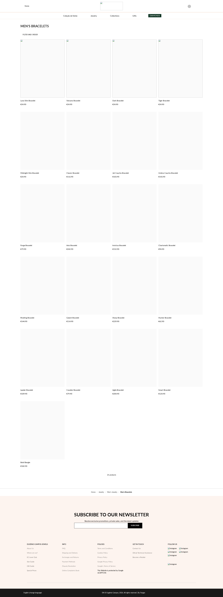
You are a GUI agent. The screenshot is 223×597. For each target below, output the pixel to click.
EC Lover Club (32, 557)
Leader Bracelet (26, 390)
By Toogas (141, 593)
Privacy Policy (141, 532)
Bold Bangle (25, 462)
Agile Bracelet (118, 390)
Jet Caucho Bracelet (120, 173)
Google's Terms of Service (106, 566)
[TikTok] (183, 552)
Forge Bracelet (26, 245)
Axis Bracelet (71, 245)
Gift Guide (30, 566)
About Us (30, 548)
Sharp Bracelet (118, 318)
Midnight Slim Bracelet (29, 173)
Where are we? (32, 553)
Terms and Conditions (105, 548)
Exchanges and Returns (70, 557)
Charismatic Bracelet (166, 245)
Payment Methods (68, 562)
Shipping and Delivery (70, 553)
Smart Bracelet (164, 390)
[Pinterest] (172, 552)
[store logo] (111, 6)
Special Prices (31, 570)
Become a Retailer (139, 557)
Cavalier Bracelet (73, 390)
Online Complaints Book (70, 570)
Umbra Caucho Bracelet (168, 173)
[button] (62, 101)
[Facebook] (183, 548)
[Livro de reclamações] (172, 564)
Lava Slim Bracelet (27, 101)
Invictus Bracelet (119, 245)
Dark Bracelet (118, 101)
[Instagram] (172, 548)
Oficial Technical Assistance (142, 553)
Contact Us (137, 548)
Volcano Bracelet (73, 101)
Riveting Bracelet (27, 318)
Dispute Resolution (69, 566)
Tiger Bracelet (164, 101)
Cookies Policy (102, 553)
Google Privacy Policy (105, 562)
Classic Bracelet (72, 173)
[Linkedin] (172, 555)
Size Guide (30, 562)
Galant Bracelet (72, 318)
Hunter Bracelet (164, 318)
